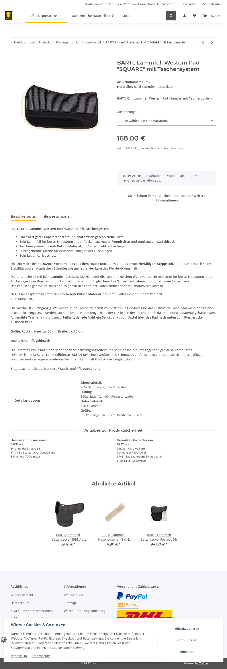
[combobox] (166, 120)
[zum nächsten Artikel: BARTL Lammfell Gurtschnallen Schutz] (211, 42)
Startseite (189, 4)
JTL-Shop (204, 663)
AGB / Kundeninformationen (32, 611)
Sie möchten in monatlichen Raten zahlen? (166, 198)
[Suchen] (171, 15)
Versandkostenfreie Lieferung (162, 148)
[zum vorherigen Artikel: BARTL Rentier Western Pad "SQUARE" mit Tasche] (202, 42)
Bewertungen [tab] (56, 216)
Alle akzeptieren (187, 628)
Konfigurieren (187, 640)
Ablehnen (187, 651)
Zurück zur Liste (24, 42)
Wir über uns (73, 595)
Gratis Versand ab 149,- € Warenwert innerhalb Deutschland (129, 4)
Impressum (19, 656)
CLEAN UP (79, 354)
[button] (185, 15)
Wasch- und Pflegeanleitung (85, 611)
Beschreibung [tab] (23, 216)
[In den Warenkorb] (14, 57)
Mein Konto (211, 4)
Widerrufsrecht (22, 595)
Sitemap (70, 603)
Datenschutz (40, 656)
